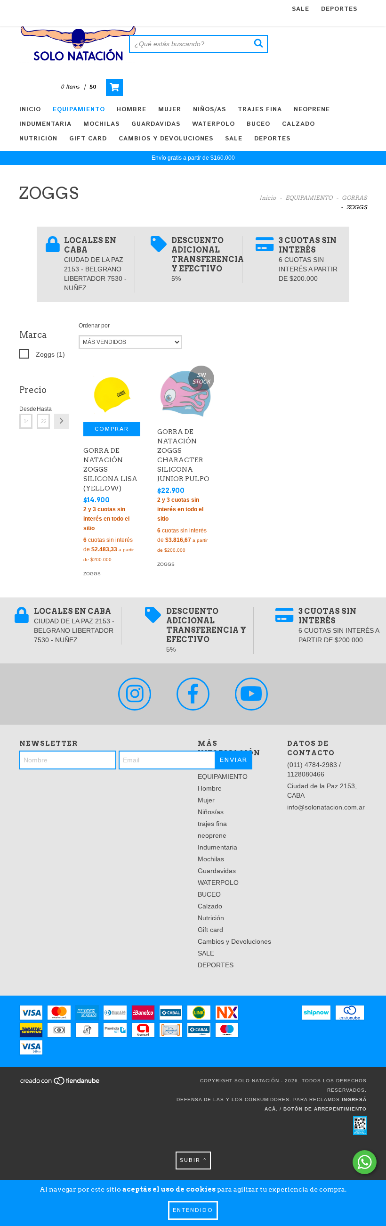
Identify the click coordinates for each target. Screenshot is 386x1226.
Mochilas (101, 124)
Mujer (169, 109)
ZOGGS (92, 573)
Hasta (43, 409)
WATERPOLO (213, 124)
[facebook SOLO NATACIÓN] (193, 694)
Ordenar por (94, 325)
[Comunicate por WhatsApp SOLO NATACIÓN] (365, 1162)
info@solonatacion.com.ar (326, 807)
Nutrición (38, 138)
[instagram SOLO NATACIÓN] (134, 694)
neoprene (312, 109)
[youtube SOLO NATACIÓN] (251, 694)
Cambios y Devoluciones (166, 138)
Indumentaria (45, 124)
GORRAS (354, 197)
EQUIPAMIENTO (79, 109)
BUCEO (258, 124)
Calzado (298, 124)
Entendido (193, 1210)
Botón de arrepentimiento (325, 1109)
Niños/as (209, 109)
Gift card (88, 138)
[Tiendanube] (60, 1084)
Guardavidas (155, 124)
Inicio (30, 109)
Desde (25, 409)
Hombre (131, 109)
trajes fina (260, 109)
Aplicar (61, 421)
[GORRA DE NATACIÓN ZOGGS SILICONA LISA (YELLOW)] (111, 394)
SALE (300, 9)
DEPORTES (339, 9)
